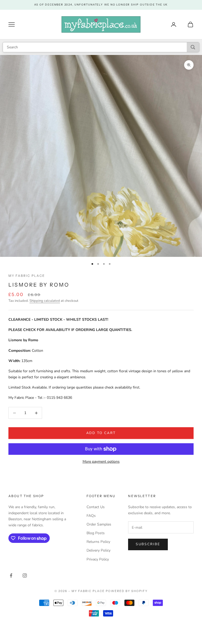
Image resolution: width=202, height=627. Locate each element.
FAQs (91, 515)
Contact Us (96, 506)
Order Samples (99, 524)
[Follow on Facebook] (11, 575)
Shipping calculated (44, 300)
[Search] (193, 47)
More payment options (101, 461)
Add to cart (101, 433)
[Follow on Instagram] (24, 575)
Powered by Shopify (127, 591)
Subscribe (148, 544)
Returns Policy (98, 541)
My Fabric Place (26, 276)
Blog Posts (96, 533)
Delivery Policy (98, 550)
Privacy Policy (98, 559)
